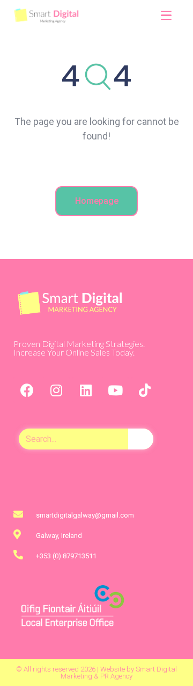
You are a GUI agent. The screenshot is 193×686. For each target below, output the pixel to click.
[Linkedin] (85, 390)
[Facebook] (26, 390)
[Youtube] (115, 390)
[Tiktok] (144, 390)
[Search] (140, 439)
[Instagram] (56, 390)
